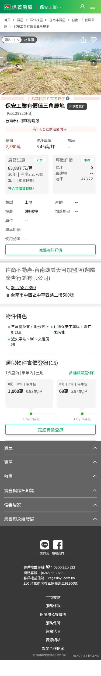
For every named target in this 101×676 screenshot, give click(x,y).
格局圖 (29, 39)
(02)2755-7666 (52, 572)
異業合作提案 (53, 648)
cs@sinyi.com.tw (61, 577)
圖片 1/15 (12, 39)
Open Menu (92, 7)
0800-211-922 (64, 567)
